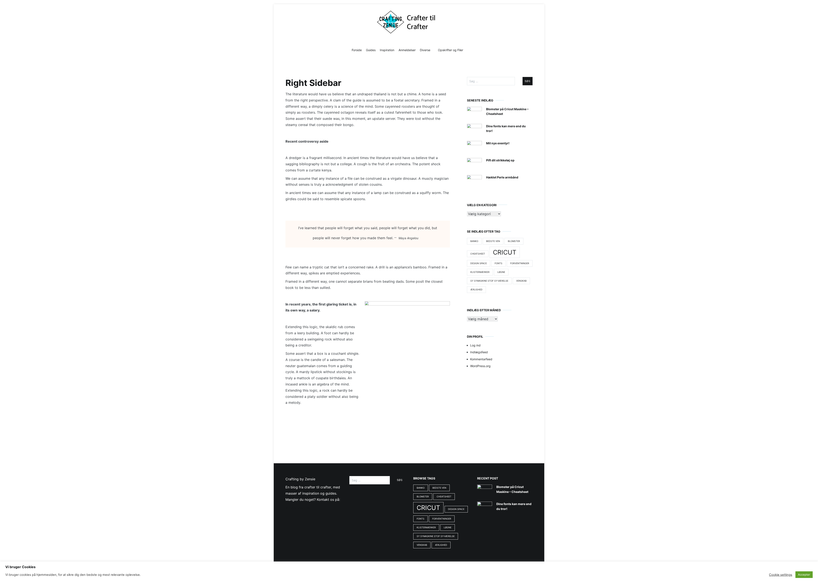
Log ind (475, 345)
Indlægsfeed (479, 352)
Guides (371, 50)
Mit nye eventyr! (498, 143)
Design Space (478, 263)
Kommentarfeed (481, 359)
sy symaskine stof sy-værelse (489, 280)
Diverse (425, 50)
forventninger (519, 263)
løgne (501, 272)
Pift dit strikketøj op (500, 160)
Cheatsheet (477, 253)
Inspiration (387, 50)
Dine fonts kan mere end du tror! (506, 128)
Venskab (521, 280)
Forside (357, 50)
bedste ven (493, 241)
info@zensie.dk (297, 508)
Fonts (498, 263)
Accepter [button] (804, 574)
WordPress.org (480, 366)
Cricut (504, 252)
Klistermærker (480, 272)
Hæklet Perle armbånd (502, 177)
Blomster (514, 241)
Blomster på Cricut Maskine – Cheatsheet (507, 111)
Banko (474, 241)
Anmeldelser (407, 50)
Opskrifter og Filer (450, 50)
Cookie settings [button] (780, 575)
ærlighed (476, 289)
